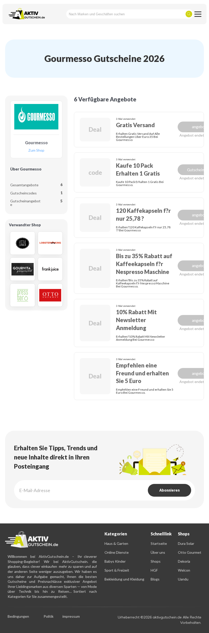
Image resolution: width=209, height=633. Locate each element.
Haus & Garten (116, 543)
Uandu (183, 579)
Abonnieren (169, 490)
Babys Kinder (115, 561)
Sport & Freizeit (116, 570)
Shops (156, 561)
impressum (71, 616)
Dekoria (184, 561)
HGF (154, 570)
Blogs (155, 579)
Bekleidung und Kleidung (124, 579)
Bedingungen (18, 616)
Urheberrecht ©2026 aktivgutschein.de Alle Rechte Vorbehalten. (159, 620)
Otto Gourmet (189, 552)
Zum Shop (36, 150)
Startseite (159, 543)
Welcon (184, 570)
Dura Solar (186, 543)
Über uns (158, 552)
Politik (49, 616)
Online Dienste (116, 552)
